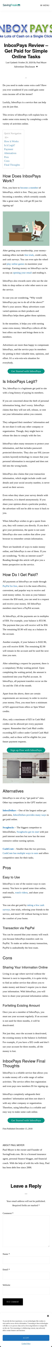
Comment (8, 1213)
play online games (15, 264)
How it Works (11, 141)
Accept (26, 1338)
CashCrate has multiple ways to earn (20, 853)
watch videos (21, 892)
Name (6, 1254)
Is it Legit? (9, 145)
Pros (6, 157)
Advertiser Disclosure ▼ (26, 66)
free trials (29, 255)
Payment (8, 149)
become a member (29, 187)
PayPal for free (10, 586)
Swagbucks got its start (28, 831)
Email (6, 1269)
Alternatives (10, 153)
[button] (48, 1316)
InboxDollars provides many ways (29, 815)
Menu (46, 5)
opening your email (22, 272)
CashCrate (8, 849)
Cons (6, 160)
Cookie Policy (26, 1344)
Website (6, 1285)
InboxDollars (9, 810)
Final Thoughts (12, 164)
